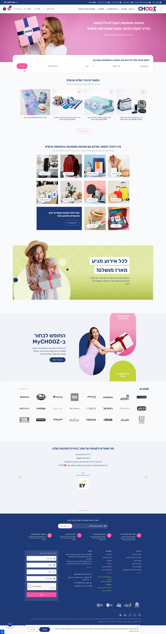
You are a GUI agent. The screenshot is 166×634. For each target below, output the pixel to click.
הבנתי (44, 629)
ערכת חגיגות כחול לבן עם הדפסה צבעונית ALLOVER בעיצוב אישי (131, 118)
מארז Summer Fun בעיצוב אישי (35, 118)
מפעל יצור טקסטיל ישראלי (142, 2)
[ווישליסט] (9, 9)
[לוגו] (147, 9)
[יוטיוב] (120, 615)
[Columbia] (74, 408)
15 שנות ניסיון (156, 2)
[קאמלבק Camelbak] (108, 420)
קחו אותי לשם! (57, 360)
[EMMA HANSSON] (58, 408)
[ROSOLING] (58, 420)
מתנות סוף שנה (136, 564)
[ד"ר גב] (141, 408)
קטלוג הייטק (137, 560)
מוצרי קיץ (108, 554)
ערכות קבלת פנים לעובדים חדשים (52, 619)
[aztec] (125, 397)
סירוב (33, 629)
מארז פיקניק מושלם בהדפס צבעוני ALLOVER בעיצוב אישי (99, 118)
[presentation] (19, 477)
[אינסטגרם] (139, 615)
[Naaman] (58, 397)
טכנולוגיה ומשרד (106, 570)
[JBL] (24, 420)
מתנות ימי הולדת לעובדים (133, 557)
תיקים (109, 564)
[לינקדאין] (125, 615)
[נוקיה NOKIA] (91, 420)
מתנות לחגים (81, 619)
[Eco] (74, 420)
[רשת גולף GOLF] (24, 408)
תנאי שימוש (137, 619)
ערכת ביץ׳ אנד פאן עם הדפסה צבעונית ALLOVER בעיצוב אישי (67, 118)
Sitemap (108, 584)
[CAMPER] (141, 397)
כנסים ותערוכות (106, 567)
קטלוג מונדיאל (137, 567)
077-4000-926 (79, 583)
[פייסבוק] (130, 615)
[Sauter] (125, 420)
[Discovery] (41, 420)
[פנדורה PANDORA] (108, 397)
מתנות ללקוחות (109, 619)
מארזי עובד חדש (136, 554)
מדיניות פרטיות (35, 619)
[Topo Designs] (141, 420)
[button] (86, 510)
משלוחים (65, 619)
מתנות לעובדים (99, 619)
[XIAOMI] (74, 397)
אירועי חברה (119, 619)
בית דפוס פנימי (127, 2)
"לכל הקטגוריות (72, 223)
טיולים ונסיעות (107, 557)
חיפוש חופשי (50, 9)
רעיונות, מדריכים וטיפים (104, 588)
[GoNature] (41, 397)
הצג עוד (89, 567)
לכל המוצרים (83, 131)
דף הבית (131, 9)
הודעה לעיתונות (106, 591)
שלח (41, 595)
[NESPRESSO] (24, 397)
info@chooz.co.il (79, 586)
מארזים (109, 560)
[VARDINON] (125, 408)
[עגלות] (4, 9)
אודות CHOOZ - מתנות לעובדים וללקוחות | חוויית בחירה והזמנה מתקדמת (119, 622)
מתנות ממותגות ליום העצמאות (132, 570)
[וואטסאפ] (134, 615)
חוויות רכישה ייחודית (102, 2)
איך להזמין (73, 619)
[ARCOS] (91, 397)
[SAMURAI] (108, 408)
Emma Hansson (106, 581)
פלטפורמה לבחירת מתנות (86, 9)
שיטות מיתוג (90, 619)
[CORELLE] (91, 408)
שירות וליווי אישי (115, 2)
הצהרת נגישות (128, 619)
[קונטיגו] (41, 408)
